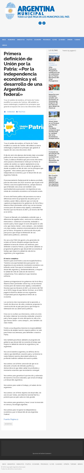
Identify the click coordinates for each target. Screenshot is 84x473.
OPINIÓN (69, 39)
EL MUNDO (62, 39)
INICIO (4, 39)
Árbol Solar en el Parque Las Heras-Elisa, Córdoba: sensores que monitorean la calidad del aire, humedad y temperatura (54, 130)
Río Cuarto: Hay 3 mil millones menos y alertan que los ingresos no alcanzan (53, 181)
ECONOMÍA (37, 39)
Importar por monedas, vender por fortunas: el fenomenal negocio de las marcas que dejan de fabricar (54, 101)
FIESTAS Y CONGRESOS (53, 64)
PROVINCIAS (47, 39)
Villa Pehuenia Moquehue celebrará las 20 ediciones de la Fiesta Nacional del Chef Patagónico (54, 74)
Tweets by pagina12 (69, 51)
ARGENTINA (8, 424)
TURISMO (77, 39)
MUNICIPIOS (11, 39)
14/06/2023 (10, 112)
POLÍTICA (29, 39)
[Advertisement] (42, 31)
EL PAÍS (55, 39)
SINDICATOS (21, 39)
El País (51, 92)
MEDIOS (4, 45)
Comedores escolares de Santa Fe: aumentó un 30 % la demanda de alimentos (54, 157)
